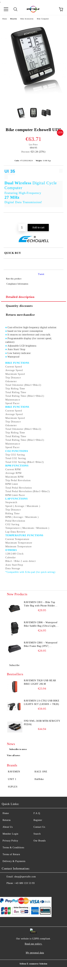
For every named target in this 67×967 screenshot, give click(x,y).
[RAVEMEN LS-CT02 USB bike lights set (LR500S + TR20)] (14, 707)
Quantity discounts (19, 305)
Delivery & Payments (14, 861)
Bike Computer (43, 19)
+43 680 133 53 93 (24, 883)
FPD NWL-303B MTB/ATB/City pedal (42, 723)
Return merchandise (20, 314)
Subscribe (14, 665)
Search (37, 834)
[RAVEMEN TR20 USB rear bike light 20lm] (14, 686)
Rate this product (13, 279)
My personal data (35, 952)
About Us (8, 827)
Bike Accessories (27, 19)
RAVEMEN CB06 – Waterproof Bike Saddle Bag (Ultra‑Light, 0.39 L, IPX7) (41, 624)
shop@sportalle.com (25, 876)
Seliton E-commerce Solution (33, 964)
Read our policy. (33, 944)
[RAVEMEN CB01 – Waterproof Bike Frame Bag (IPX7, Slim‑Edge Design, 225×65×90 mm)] (14, 648)
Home (4, 19)
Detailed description (20, 297)
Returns (7, 820)
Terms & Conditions (13, 847)
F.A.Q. (37, 813)
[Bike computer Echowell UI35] (33, 102)
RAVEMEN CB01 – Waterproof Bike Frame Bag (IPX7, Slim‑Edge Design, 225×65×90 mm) (41, 644)
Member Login (10, 834)
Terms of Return (11, 854)
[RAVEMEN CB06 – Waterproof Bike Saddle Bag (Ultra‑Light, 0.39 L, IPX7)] (14, 628)
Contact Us (39, 827)
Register (38, 820)
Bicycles (13, 19)
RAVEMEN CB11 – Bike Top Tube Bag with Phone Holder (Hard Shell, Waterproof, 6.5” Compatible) (40, 604)
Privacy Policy (10, 840)
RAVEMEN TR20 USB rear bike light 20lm (40, 682)
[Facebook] (6, 890)
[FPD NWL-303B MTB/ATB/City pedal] (14, 727)
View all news (13, 755)
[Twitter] (13, 890)
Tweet (41, 274)
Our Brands (40, 840)
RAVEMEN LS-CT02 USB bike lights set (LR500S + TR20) (41, 702)
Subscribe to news (18, 749)
